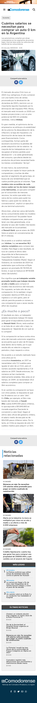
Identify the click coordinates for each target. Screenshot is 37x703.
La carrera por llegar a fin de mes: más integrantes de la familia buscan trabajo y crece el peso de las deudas (18, 584)
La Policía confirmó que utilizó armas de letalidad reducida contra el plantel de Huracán (18, 573)
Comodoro (11, 570)
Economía (6, 18)
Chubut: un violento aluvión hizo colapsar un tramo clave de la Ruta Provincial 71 (19, 615)
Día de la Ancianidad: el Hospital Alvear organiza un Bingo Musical (17, 626)
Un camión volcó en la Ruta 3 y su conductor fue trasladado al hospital (19, 595)
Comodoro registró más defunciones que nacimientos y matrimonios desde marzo (19, 661)
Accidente (11, 592)
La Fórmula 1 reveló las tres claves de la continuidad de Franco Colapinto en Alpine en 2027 (18, 650)
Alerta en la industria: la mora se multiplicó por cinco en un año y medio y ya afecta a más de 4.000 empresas (17, 521)
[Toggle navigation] (4, 9)
